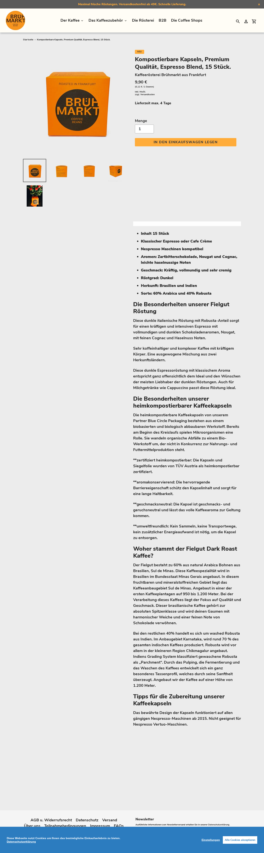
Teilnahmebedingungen (65, 825)
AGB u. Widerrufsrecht (51, 820)
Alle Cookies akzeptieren (240, 840)
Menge (141, 120)
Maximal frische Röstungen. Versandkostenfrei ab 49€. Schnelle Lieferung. (132, 4)
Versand (109, 820)
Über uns (32, 825)
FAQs (119, 825)
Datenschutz (87, 820)
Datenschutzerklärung (218, 824)
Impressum (100, 825)
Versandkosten (147, 94)
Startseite (28, 39)
